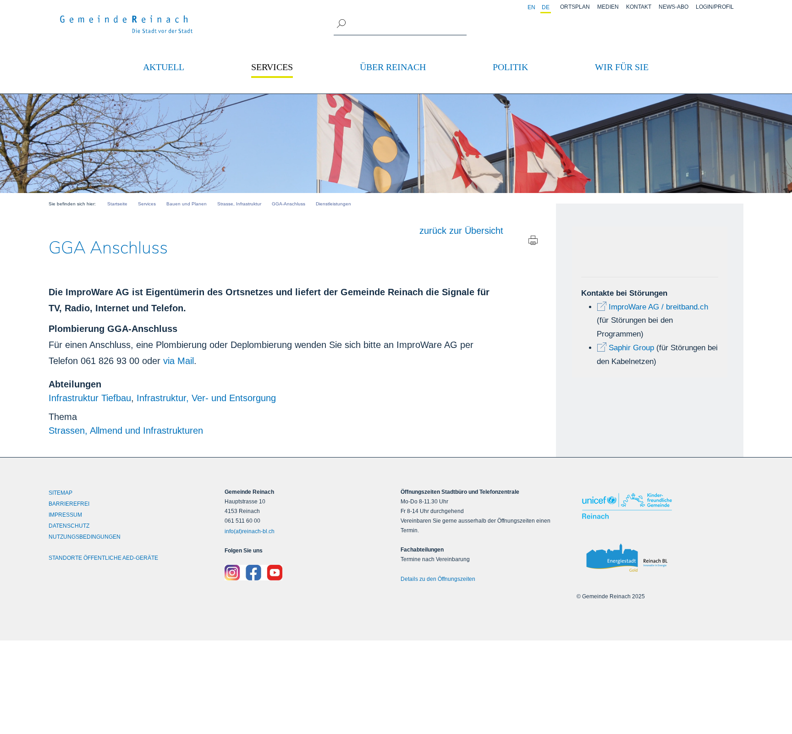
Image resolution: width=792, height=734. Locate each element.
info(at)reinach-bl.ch (250, 531)
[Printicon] (533, 242)
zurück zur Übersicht (461, 231)
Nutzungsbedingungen (85, 537)
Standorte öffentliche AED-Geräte (103, 558)
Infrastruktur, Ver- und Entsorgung (206, 398)
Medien (608, 7)
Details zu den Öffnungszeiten (438, 579)
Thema (63, 417)
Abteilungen (75, 384)
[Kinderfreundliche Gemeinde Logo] (660, 505)
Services (272, 67)
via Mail (178, 361)
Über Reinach (393, 67)
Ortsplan (575, 7)
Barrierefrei (69, 504)
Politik (510, 67)
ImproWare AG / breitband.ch (658, 307)
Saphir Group (631, 347)
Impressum (65, 515)
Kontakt (638, 7)
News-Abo (673, 7)
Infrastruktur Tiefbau (90, 398)
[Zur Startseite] (126, 24)
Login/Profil (715, 7)
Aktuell (163, 67)
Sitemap (60, 493)
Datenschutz (69, 526)
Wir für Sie (622, 67)
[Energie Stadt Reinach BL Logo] (660, 558)
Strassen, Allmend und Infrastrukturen (126, 430)
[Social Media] (308, 572)
